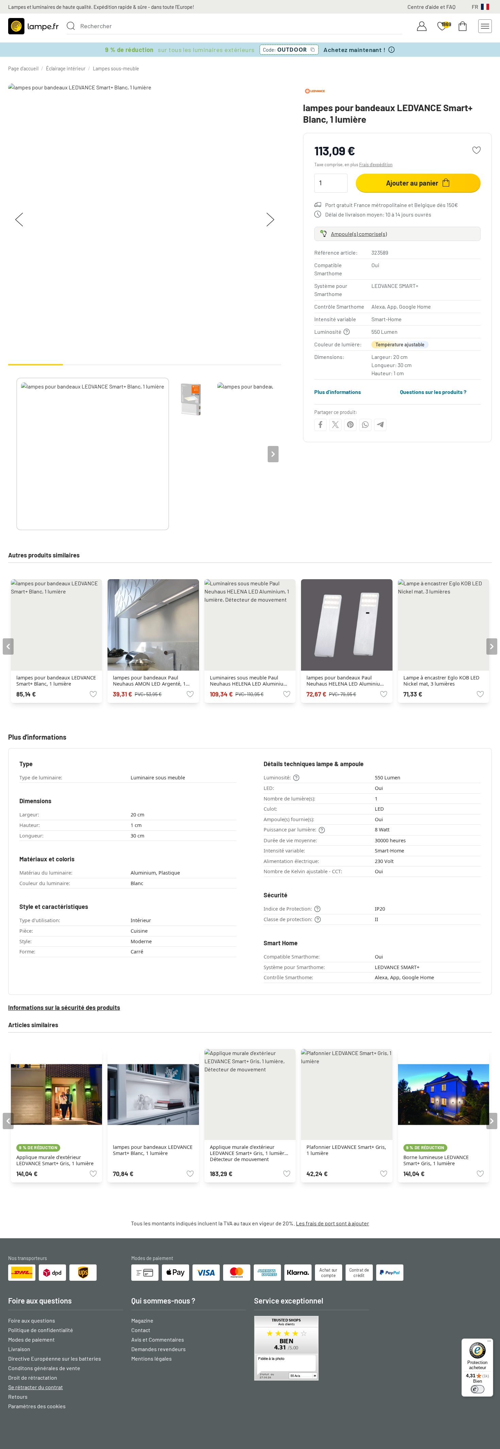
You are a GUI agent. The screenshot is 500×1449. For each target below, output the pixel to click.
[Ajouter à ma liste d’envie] (476, 150)
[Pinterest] (350, 424)
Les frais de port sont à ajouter (332, 1223)
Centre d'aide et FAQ (431, 6)
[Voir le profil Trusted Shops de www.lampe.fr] (311, 1348)
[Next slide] (273, 454)
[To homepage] (33, 26)
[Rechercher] (71, 26)
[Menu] (489, 1343)
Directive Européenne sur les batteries (54, 1358)
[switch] (477, 1389)
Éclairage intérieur (65, 68)
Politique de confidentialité (40, 1330)
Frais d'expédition (376, 164)
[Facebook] (320, 424)
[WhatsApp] (365, 424)
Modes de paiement (31, 1339)
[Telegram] (380, 424)
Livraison (19, 1349)
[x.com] (335, 424)
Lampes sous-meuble (116, 68)
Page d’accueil (23, 68)
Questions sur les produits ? (433, 392)
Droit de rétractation (32, 1377)
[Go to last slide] (8, 646)
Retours (18, 1396)
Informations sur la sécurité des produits (64, 1007)
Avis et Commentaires (157, 1339)
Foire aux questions (31, 1320)
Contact (140, 1330)
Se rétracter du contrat (35, 1387)
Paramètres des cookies (37, 1406)
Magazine (142, 1320)
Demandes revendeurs (158, 1349)
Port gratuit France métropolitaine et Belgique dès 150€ (391, 204)
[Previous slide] (16, 454)
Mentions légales (151, 1358)
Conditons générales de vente (44, 1368)
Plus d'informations (337, 392)
